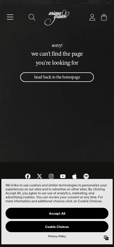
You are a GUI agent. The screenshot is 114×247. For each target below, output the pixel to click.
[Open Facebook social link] (28, 176)
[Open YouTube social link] (63, 176)
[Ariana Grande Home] (57, 17)
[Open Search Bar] (31, 17)
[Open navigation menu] (10, 17)
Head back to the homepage (57, 77)
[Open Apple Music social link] (74, 176)
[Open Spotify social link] (86, 176)
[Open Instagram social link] (51, 176)
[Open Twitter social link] (39, 176)
